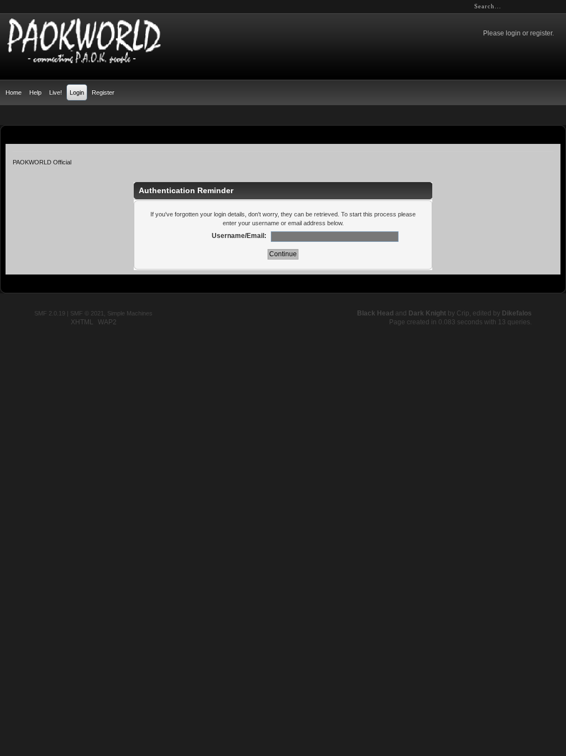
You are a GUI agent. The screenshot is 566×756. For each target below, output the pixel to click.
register (541, 33)
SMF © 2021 (87, 313)
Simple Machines (130, 313)
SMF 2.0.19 (49, 313)
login (513, 33)
